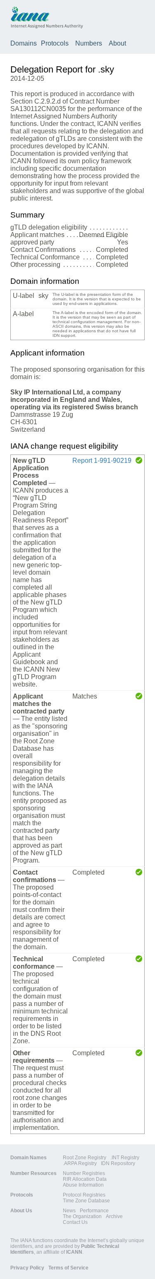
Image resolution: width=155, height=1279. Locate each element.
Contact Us (75, 1222)
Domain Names (28, 1158)
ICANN (74, 1252)
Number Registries (84, 1173)
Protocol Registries (84, 1195)
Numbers (88, 43)
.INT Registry (124, 1158)
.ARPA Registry (80, 1163)
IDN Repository (118, 1163)
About (117, 43)
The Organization (82, 1216)
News (69, 1211)
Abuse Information (83, 1185)
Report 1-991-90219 (101, 460)
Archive (114, 1216)
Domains (23, 43)
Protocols (55, 43)
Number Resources (33, 1173)
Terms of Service (68, 1268)
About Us (21, 1211)
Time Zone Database (86, 1201)
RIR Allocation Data (85, 1179)
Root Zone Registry (84, 1158)
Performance (94, 1211)
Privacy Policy (27, 1268)
